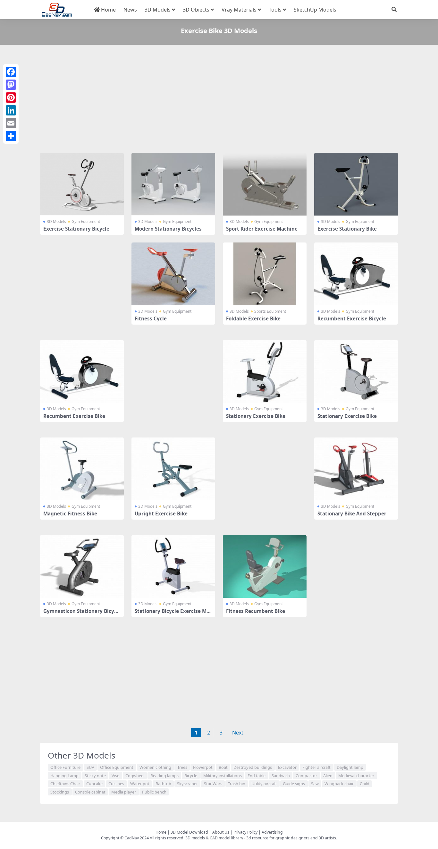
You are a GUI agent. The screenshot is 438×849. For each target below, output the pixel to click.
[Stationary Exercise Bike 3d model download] (265, 371)
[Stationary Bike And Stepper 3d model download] (356, 468)
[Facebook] (10, 71)
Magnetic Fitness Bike (70, 513)
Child (364, 783)
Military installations (222, 775)
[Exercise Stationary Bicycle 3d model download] (82, 184)
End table (256, 775)
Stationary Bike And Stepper (351, 513)
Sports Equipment (270, 311)
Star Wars (213, 783)
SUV (90, 767)
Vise (115, 775)
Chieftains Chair (65, 783)
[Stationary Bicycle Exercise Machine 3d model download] (173, 566)
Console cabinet (90, 792)
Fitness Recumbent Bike (255, 611)
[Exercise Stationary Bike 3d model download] (356, 184)
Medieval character (356, 775)
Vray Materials (239, 9)
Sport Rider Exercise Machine (262, 228)
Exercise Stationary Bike (347, 228)
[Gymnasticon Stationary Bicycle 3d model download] (82, 566)
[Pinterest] (10, 97)
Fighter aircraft (316, 767)
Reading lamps (164, 775)
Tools (275, 9)
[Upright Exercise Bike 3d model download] (173, 468)
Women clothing (155, 767)
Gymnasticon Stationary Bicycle (80, 614)
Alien (328, 775)
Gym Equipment (86, 221)
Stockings (59, 792)
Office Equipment (116, 767)
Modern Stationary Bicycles (168, 228)
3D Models (158, 9)
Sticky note (95, 775)
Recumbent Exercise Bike (74, 416)
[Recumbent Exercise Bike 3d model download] (82, 371)
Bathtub (163, 783)
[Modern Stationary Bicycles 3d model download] (173, 184)
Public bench (154, 792)
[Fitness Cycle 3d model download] (173, 273)
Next (237, 732)
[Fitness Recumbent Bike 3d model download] (265, 566)
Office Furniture (65, 767)
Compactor (306, 775)
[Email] (10, 123)
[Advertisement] (219, 100)
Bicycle (190, 775)
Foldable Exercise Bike (253, 318)
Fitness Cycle (151, 318)
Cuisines (116, 783)
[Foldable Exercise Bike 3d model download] (265, 273)
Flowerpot (203, 767)
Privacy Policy (245, 832)
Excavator (287, 767)
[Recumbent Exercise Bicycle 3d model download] (356, 273)
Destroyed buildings (252, 767)
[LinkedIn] (10, 110)
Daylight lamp (350, 767)
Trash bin (236, 783)
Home (108, 9)
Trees (182, 767)
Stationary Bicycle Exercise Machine (173, 614)
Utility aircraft (264, 783)
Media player (123, 792)
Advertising (272, 832)
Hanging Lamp (64, 775)
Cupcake (94, 783)
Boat (223, 767)
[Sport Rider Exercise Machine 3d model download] (265, 184)
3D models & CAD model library (214, 838)
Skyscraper (187, 783)
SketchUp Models (315, 9)
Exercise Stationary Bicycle (76, 228)
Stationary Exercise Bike (255, 416)
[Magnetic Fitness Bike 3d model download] (82, 468)
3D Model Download (189, 832)
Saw (315, 783)
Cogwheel (134, 775)
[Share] (10, 136)
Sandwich (281, 775)
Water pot (139, 783)
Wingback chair (339, 783)
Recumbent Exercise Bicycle (351, 318)
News (130, 9)
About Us (220, 832)
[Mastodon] (10, 84)
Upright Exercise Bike (161, 513)
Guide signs (294, 783)
